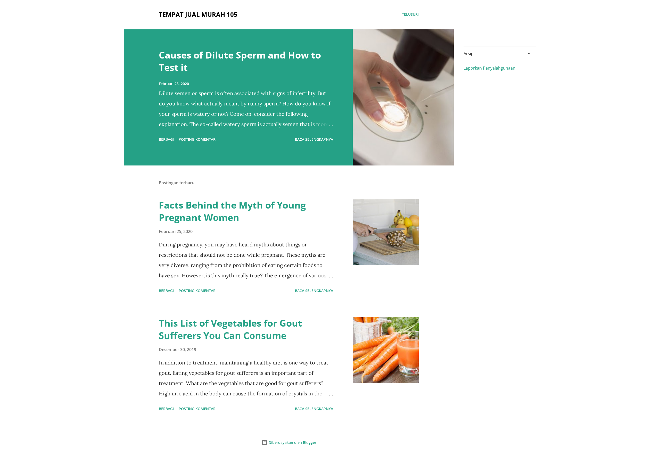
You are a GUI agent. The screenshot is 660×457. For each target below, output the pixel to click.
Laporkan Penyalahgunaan (489, 68)
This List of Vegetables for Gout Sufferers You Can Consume (230, 329)
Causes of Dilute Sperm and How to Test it (240, 61)
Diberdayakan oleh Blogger (292, 442)
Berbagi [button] (166, 139)
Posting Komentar (197, 139)
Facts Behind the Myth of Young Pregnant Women (232, 211)
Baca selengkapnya (314, 139)
